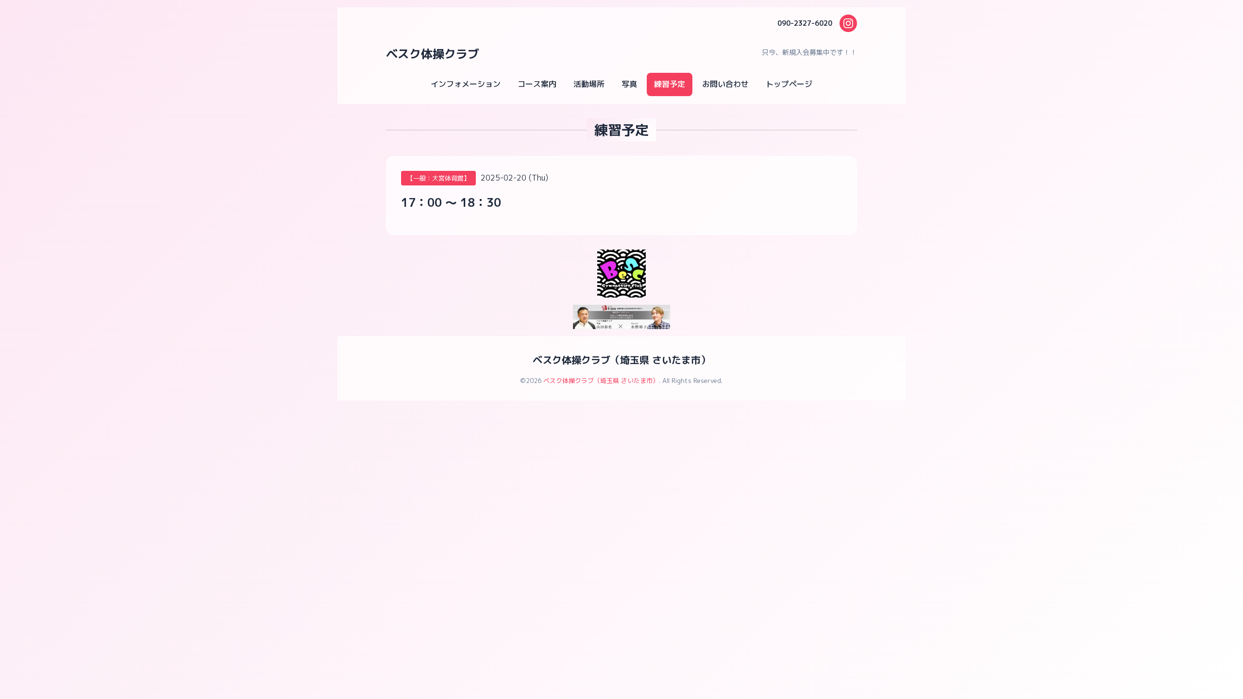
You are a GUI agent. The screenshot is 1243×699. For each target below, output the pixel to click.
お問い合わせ (725, 84)
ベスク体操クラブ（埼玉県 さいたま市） (621, 359)
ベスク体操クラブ (432, 54)
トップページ (789, 84)
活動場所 (589, 84)
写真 (629, 84)
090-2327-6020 (804, 23)
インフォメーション (466, 84)
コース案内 (537, 84)
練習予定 (669, 84)
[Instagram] (848, 23)
